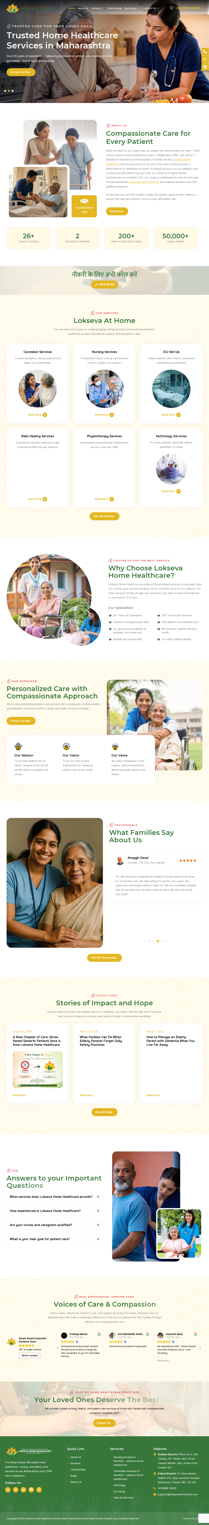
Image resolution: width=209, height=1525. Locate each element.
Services (96, 8)
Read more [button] (67, 1360)
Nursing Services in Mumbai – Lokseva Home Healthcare (128, 1461)
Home (71, 8)
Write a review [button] (30, 1355)
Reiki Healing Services (37, 436)
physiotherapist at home (143, 182)
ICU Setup (119, 1491)
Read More (34, 414)
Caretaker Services (38, 352)
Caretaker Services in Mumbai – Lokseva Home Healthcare (128, 1475)
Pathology (120, 1485)
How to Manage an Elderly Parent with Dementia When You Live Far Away (170, 1041)
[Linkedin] (23, 1490)
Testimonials (114, 8)
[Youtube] (31, 1490)
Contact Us (149, 8)
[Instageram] (8, 1490)
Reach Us (76, 1482)
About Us (83, 8)
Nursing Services (104, 352)
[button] (5, 90)
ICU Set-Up (171, 352)
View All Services (123, 1497)
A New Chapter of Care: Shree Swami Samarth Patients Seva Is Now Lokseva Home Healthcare (37, 1041)
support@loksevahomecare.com (178, 1494)
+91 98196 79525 (167, 1488)
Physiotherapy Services (104, 436)
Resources (131, 8)
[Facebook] (15, 1490)
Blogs (73, 1475)
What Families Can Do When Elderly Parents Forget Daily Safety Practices (101, 1041)
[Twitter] (39, 1490)
